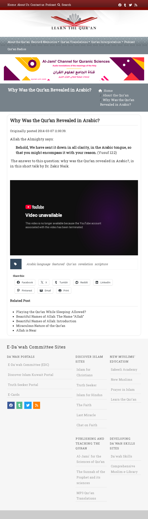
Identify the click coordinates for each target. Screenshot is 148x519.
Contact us (37, 5)
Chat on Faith (87, 425)
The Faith (84, 405)
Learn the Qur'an (123, 399)
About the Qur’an (19, 42)
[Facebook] (120, 4)
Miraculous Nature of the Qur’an (40, 326)
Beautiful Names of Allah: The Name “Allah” (50, 316)
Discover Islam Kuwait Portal (30, 375)
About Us (23, 5)
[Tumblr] (125, 4)
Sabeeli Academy (124, 369)
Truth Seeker (87, 385)
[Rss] (136, 4)
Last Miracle (86, 415)
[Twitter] (131, 4)
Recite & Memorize (44, 42)
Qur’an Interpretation (106, 42)
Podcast (50, 5)
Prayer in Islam (123, 389)
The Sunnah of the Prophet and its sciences (91, 477)
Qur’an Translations (74, 42)
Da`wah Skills (121, 456)
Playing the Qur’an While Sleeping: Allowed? (51, 312)
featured (58, 264)
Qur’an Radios (17, 49)
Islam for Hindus (89, 395)
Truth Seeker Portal (23, 385)
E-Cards (13, 394)
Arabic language (38, 264)
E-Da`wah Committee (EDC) (28, 365)
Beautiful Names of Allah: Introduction (46, 321)
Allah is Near (26, 330)
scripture (101, 264)
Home (12, 5)
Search (66, 5)
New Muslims (121, 379)
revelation (85, 264)
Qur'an (71, 264)
